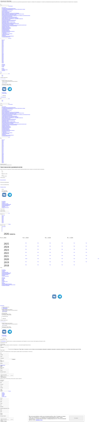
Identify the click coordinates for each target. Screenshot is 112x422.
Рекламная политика (5, 274)
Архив (3, 279)
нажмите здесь (39, 419)
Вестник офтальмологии (5, 12)
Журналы (3, 64)
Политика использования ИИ (6, 204)
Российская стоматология (6, 30)
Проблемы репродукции (5, 26)
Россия (3, 392)
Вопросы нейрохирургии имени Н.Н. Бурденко (9, 14)
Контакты (3, 70)
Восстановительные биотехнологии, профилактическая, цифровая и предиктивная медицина (16, 15)
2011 (2, 52)
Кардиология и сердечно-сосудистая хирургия (9, 20)
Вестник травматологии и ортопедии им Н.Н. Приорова (10, 13)
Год (9, 137)
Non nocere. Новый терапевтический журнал (8, 8)
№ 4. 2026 (3, 237)
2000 (3, 61)
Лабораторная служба (5, 21)
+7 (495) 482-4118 (4, 307)
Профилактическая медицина (6, 127)
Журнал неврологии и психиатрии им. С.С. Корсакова (10, 17)
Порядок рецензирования (6, 205)
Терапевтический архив (5, 34)
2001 (3, 60)
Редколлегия (4, 270)
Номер (10, 224)
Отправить (13, 359)
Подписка (3, 278)
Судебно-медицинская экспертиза (7, 33)
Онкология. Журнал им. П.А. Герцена (7, 24)
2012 (3, 51)
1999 (3, 161)
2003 (3, 58)
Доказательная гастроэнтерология (7, 16)
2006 (3, 56)
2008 (3, 154)
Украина (3, 394)
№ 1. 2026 (70, 237)
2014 (3, 50)
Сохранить (2, 421)
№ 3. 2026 (26, 237)
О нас (3, 68)
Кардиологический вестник (6, 19)
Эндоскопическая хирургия (6, 36)
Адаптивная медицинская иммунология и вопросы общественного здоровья (13, 9)
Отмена (5, 421)
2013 (3, 150)
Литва (3, 395)
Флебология (4, 35)
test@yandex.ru (3, 341)
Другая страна (4, 396)
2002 (3, 59)
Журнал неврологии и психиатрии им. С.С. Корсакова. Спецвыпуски (12, 18)
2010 (3, 53)
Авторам (3, 202)
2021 (3, 44)
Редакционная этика (5, 203)
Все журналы (4, 7)
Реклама (3, 280)
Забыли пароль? (2, 365)
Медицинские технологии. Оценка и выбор (8, 22)
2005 (3, 57)
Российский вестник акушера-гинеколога (8, 31)
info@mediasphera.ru (5, 85)
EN (2, 75)
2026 (3, 40)
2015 (3, 49)
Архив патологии (4, 10)
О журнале (3, 201)
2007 (3, 55)
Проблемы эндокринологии (6, 27)
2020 (3, 45)
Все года (10, 38)
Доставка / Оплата (5, 69)
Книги (3, 66)
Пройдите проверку (11, 349)
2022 (3, 43)
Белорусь (3, 393)
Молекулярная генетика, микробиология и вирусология (10, 23)
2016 (3, 48)
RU (9, 73)
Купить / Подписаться (5, 207)
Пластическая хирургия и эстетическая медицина (9, 25)
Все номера (4, 226)
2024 (3, 42)
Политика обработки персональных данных (8, 284)
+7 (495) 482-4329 (4, 308)
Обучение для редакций (5, 285)
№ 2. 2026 (48, 237)
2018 (3, 146)
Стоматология (4, 32)
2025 (3, 41)
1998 (3, 62)
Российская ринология (5, 29)
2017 (3, 47)
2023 (3, 218)
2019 (3, 46)
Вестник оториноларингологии (7, 11)
